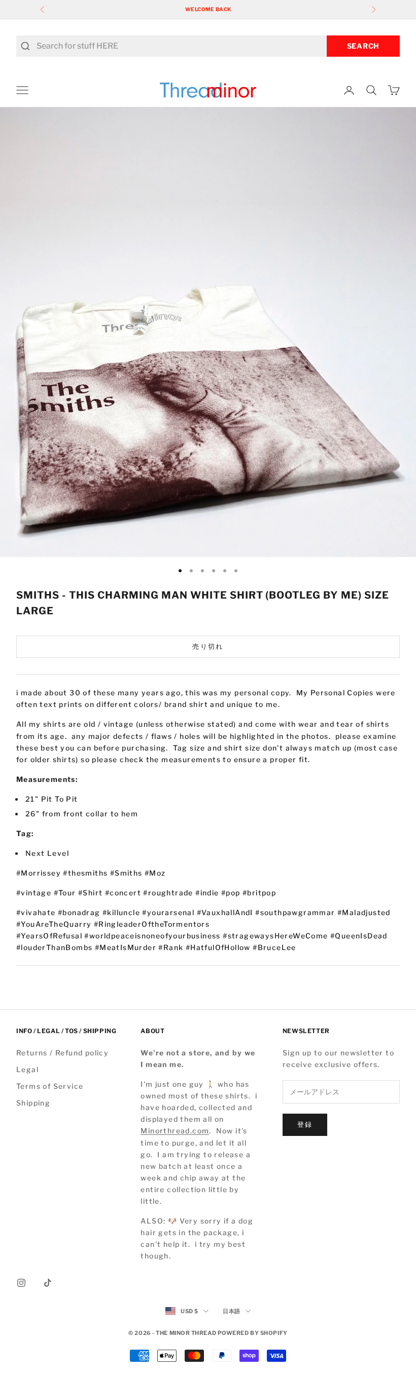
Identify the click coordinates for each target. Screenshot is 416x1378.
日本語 (231, 1311)
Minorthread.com (175, 1130)
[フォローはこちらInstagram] (21, 1283)
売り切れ (207, 646)
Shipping (33, 1102)
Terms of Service (49, 1086)
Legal (27, 1069)
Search (363, 46)
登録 (305, 1124)
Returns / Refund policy (62, 1052)
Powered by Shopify (253, 1332)
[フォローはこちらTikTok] (48, 1283)
